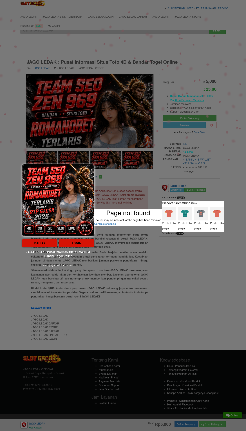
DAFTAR (39, 243)
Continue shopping (105, 223)
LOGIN (76, 243)
